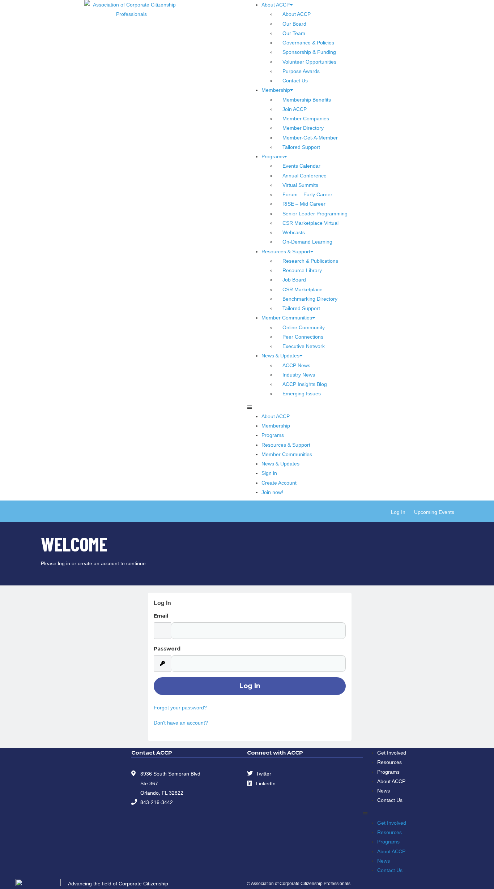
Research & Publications (310, 261)
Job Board (294, 280)
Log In (398, 512)
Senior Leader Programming (315, 213)
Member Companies (305, 118)
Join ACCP (294, 109)
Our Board (294, 24)
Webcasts (293, 232)
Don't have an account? (181, 723)
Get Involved (391, 753)
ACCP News (296, 365)
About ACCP (275, 5)
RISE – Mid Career (303, 204)
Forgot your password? (180, 707)
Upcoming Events (434, 512)
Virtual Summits (300, 185)
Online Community (303, 327)
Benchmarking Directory (309, 299)
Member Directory (303, 128)
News (383, 791)
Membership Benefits (306, 100)
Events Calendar (301, 166)
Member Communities (286, 318)
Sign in (269, 473)
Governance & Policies (308, 43)
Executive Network (303, 346)
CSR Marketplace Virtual (310, 223)
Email (161, 616)
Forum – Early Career (307, 194)
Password (167, 648)
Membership (275, 90)
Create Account (279, 483)
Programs (272, 156)
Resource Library (302, 270)
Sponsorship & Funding (309, 52)
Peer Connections (302, 337)
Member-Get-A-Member (310, 138)
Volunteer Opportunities (309, 62)
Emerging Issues (301, 393)
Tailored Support (301, 147)
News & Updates (280, 355)
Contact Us (295, 80)
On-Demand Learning (307, 242)
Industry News (298, 375)
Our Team (293, 33)
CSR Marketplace (302, 289)
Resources (389, 762)
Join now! (272, 492)
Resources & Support (285, 251)
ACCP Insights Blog (304, 384)
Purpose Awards (301, 71)
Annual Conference (304, 176)
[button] (362, 407)
